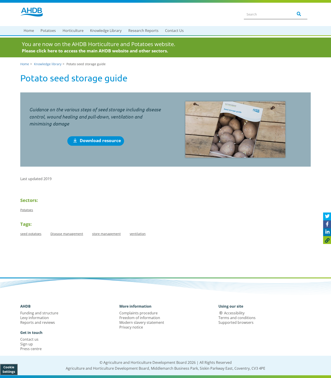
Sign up (26, 344)
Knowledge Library (106, 30)
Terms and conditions (237, 317)
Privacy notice (131, 327)
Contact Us (174, 30)
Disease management (66, 234)
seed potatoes (30, 234)
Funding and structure (39, 313)
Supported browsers (236, 322)
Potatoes (48, 30)
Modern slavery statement (141, 322)
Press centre (31, 348)
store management (106, 234)
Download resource (100, 140)
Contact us (29, 339)
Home (29, 30)
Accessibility (234, 313)
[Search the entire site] (298, 14)
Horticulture (73, 30)
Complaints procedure (138, 313)
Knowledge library (47, 64)
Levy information (34, 317)
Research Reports (143, 30)
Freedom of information (139, 317)
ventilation (138, 234)
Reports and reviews (37, 322)
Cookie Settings (8, 369)
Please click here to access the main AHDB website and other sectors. (95, 51)
